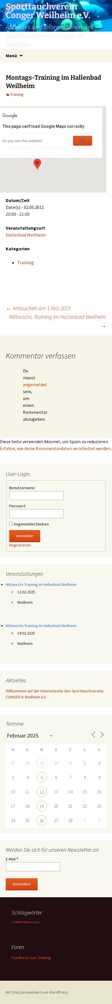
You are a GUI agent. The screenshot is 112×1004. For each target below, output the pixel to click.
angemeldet (35, 384)
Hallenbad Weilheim (26, 235)
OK (82, 140)
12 (42, 792)
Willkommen (31, 922)
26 (42, 821)
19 (42, 806)
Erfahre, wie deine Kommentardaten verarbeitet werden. (55, 448)
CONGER (16, 922)
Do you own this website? (23, 141)
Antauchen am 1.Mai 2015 (38, 308)
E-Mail (12, 859)
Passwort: (17, 505)
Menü (11, 55)
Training (17, 94)
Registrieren (20, 545)
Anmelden (24, 535)
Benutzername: (22, 487)
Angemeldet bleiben (31, 524)
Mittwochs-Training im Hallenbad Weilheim (57, 321)
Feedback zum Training (31, 957)
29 (42, 763)
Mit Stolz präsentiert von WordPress (37, 992)
